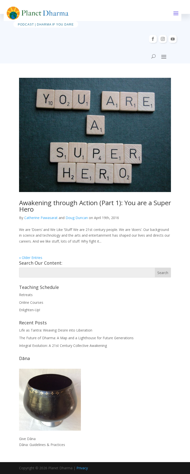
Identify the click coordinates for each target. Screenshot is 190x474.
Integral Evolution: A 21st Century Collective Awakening (63, 345)
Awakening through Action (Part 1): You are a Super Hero (95, 206)
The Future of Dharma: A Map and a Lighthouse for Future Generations (76, 337)
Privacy (82, 468)
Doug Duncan (77, 217)
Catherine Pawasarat (41, 217)
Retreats (26, 294)
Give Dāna (27, 438)
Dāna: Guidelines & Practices (42, 444)
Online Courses (31, 302)
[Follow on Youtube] (173, 39)
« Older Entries (30, 257)
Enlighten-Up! (29, 309)
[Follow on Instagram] (163, 39)
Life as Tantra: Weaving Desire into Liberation (55, 330)
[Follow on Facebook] (153, 39)
